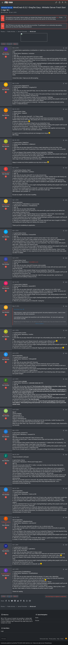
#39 (66, 544)
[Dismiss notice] (65, 17)
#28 (66, 258)
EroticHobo (5, 12)
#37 (66, 488)
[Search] (65, 2)
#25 (66, 167)
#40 (66, 569)
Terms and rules (44, 638)
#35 (66, 430)
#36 (66, 454)
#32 (66, 353)
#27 (66, 230)
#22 (66, 83)
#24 (66, 140)
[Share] (64, 48)
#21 (66, 48)
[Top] (64, 638)
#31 (66, 330)
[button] (2, 2)
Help (58, 638)
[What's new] (62, 2)
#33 (66, 379)
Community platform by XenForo (16, 643)
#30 (66, 306)
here (57, 17)
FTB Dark (3, 638)
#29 (66, 282)
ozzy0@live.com (33, 262)
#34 (66, 409)
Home (36, 617)
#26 (66, 200)
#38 (66, 517)
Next (15, 44)
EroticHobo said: (18, 309)
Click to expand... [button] (39, 323)
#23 (66, 109)
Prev (4, 44)
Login (2, 631)
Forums (37, 620)
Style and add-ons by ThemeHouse (42, 643)
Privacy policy (52, 638)
